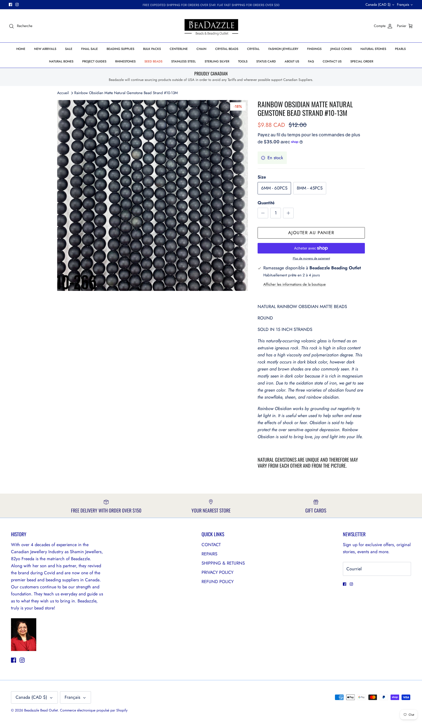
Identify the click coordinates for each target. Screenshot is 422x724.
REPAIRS (209, 554)
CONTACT (211, 545)
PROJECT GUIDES (94, 61)
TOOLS (242, 61)
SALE (68, 49)
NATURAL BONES (61, 61)
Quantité (266, 203)
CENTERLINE (179, 49)
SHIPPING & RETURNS (223, 563)
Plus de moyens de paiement (311, 258)
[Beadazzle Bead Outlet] (211, 26)
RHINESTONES (125, 61)
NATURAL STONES (373, 49)
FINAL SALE (89, 49)
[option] (152, 195)
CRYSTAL (253, 49)
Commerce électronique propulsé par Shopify (93, 710)
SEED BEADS (153, 61)
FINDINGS (314, 49)
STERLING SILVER (217, 61)
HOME (20, 49)
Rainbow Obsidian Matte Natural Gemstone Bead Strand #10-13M (126, 92)
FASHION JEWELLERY (283, 49)
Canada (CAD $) (378, 4)
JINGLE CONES (341, 49)
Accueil (63, 92)
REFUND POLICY (218, 581)
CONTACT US (332, 61)
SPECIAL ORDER (361, 61)
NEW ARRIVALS (45, 49)
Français (403, 4)
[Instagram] (17, 4)
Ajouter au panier (311, 233)
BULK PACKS (152, 49)
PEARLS (400, 49)
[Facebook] (10, 4)
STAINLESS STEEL (183, 61)
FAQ (311, 61)
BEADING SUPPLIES (120, 49)
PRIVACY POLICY (217, 572)
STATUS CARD (266, 61)
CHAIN (201, 49)
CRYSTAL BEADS (226, 49)
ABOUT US (292, 61)
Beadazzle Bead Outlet (41, 710)
